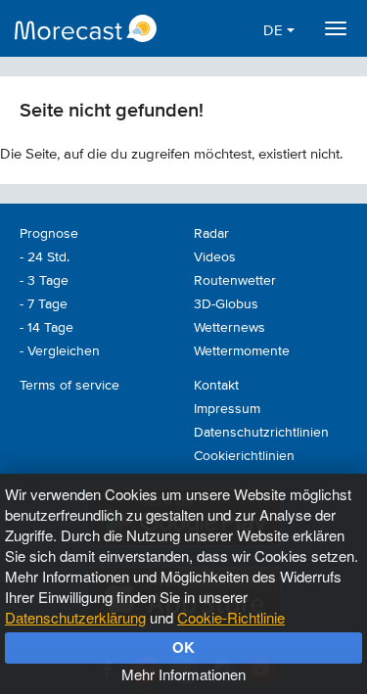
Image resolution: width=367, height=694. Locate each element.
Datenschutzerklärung (75, 617)
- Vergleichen (60, 351)
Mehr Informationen (183, 674)
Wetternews (229, 328)
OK (183, 647)
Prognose (49, 234)
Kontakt (216, 386)
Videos (215, 257)
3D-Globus (226, 304)
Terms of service (69, 386)
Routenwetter (235, 281)
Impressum (227, 409)
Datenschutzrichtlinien (261, 433)
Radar (211, 234)
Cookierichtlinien (244, 456)
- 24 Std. (44, 257)
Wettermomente (242, 351)
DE (275, 30)
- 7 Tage (44, 304)
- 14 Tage (46, 328)
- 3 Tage (44, 281)
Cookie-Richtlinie (231, 617)
